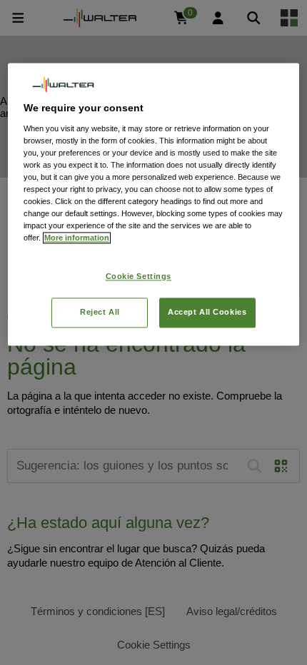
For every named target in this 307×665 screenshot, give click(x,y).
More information (76, 238)
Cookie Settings (139, 276)
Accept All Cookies (207, 312)
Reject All (100, 312)
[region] (154, 204)
